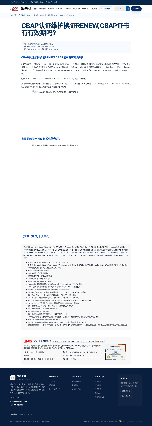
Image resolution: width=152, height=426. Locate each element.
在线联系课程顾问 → (17, 405)
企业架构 (30, 255)
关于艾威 (93, 8)
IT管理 (122, 252)
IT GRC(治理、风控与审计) (78, 255)
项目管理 (75, 252)
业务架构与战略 (39, 255)
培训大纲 (79, 341)
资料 (28, 15)
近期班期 (52, 385)
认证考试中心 (76, 381)
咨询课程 (136, 8)
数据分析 (100, 255)
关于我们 (87, 421)
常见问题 (75, 385)
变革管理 (50, 255)
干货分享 (35, 15)
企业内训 (59, 8)
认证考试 (68, 8)
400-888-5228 (16, 398)
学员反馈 (85, 8)
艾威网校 (22, 414)
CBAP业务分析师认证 (42, 341)
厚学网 (29, 414)
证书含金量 (71, 341)
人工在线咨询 (76, 389)
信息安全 (58, 255)
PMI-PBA (73, 359)
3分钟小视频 (90, 341)
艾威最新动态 (99, 397)
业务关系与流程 (100, 252)
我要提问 (101, 341)
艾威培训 (22, 15)
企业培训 (98, 381)
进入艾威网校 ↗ (106, 8)
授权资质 (76, 8)
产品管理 (82, 252)
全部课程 (52, 381)
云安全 (64, 255)
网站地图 (95, 421)
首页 (35, 8)
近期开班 (51, 8)
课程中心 (42, 8)
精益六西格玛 (118, 255)
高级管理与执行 (112, 252)
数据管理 (92, 255)
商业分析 (90, 252)
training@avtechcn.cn (18, 401)
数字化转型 (108, 255)
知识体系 (55, 341)
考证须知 (63, 341)
